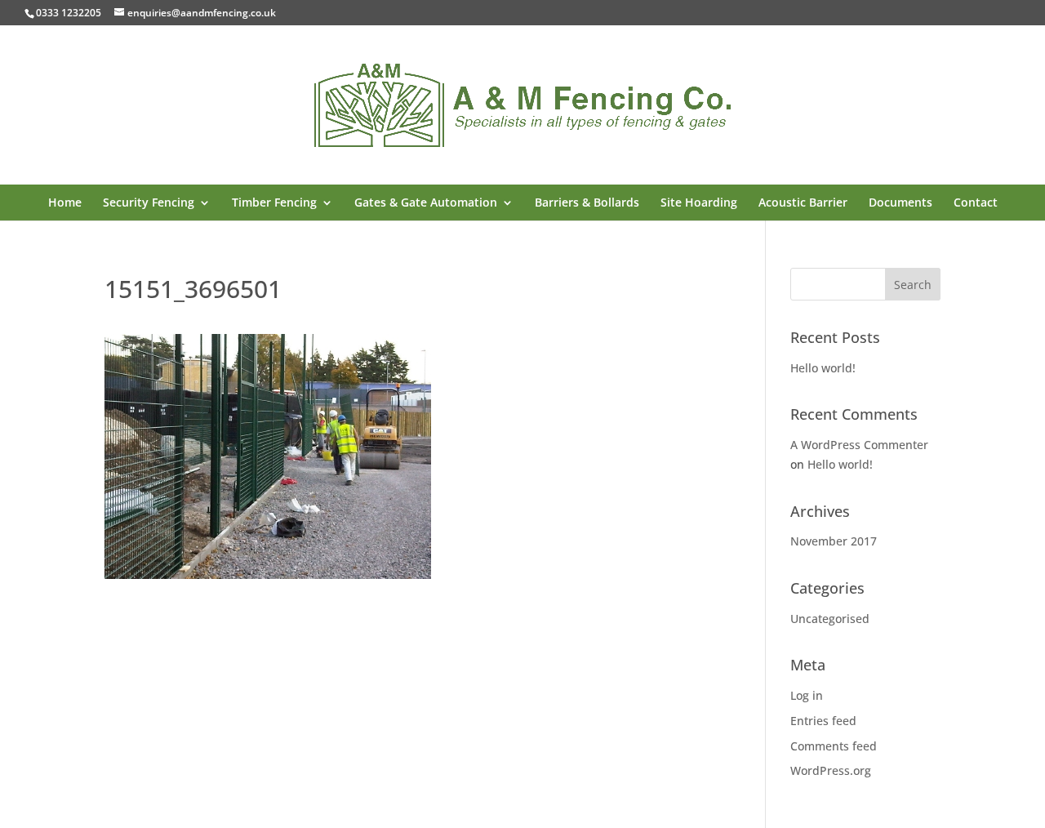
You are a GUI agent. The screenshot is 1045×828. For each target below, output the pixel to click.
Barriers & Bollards (587, 203)
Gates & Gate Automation (425, 203)
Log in (806, 695)
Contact (976, 203)
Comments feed (833, 746)
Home (65, 203)
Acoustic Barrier (802, 203)
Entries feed (823, 720)
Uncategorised (829, 618)
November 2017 (833, 541)
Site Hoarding (698, 203)
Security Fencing (148, 203)
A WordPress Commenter (859, 444)
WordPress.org (830, 770)
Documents (900, 203)
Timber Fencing (274, 203)
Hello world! (823, 368)
